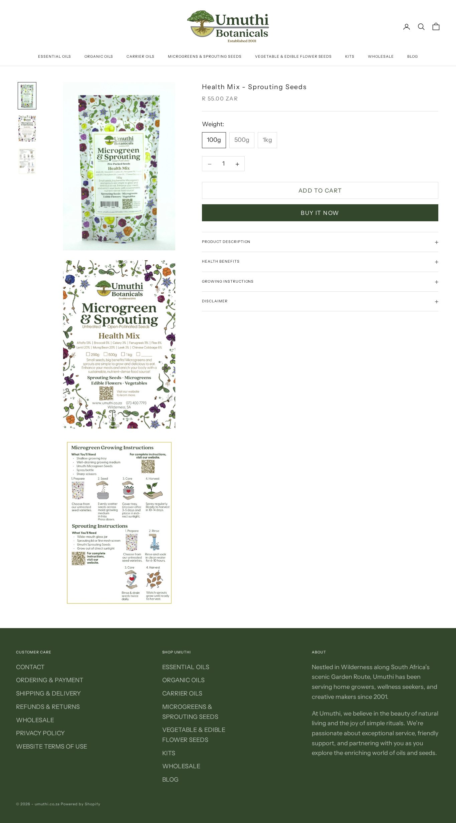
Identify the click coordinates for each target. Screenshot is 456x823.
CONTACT (30, 667)
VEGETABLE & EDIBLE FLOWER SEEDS (293, 56)
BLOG (412, 56)
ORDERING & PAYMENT (49, 680)
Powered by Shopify (80, 804)
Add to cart (320, 190)
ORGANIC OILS (98, 56)
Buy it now (320, 213)
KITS (350, 56)
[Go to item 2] (27, 128)
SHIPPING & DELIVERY (48, 693)
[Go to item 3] (27, 161)
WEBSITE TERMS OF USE (51, 746)
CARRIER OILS (141, 56)
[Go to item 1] (27, 95)
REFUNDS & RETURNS (48, 707)
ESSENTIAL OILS (54, 56)
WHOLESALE (381, 56)
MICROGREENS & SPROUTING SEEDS (205, 56)
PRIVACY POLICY (40, 733)
